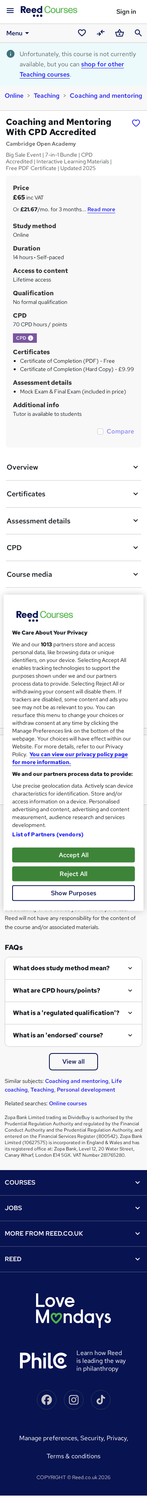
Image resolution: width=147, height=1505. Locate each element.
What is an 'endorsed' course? (58, 1035)
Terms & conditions (73, 1456)
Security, (93, 1438)
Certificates (26, 493)
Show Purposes (73, 893)
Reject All (73, 873)
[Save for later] (136, 123)
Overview (22, 467)
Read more (101, 209)
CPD (14, 547)
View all (73, 1061)
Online (14, 95)
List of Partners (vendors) (47, 834)
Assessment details (39, 520)
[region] (73, 752)
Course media (29, 574)
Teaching (47, 95)
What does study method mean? (61, 968)
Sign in (126, 11)
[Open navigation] (10, 11)
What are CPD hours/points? (56, 990)
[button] (30, 338)
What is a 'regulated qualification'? (66, 1013)
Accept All (74, 854)
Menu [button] (14, 33)
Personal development (86, 1089)
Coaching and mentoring (106, 95)
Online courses (68, 1103)
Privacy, (117, 1438)
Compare (120, 431)
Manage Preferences (48, 1438)
